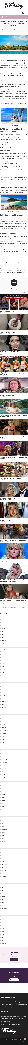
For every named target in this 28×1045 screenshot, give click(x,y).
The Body (4, 911)
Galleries (4, 730)
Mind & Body (4, 829)
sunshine (23, 607)
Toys (3, 922)
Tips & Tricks (4, 917)
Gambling (4, 733)
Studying (4, 896)
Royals (3, 882)
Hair (3, 756)
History (3, 777)
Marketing (4, 823)
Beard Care (4, 631)
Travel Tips (7, 608)
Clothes (3, 675)
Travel (14, 55)
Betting (3, 637)
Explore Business (14, 979)
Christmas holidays (12, 101)
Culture (3, 692)
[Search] (23, 13)
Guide (3, 750)
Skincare (4, 890)
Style (3, 899)
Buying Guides (5, 649)
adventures (7, 607)
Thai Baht (7, 161)
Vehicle (3, 934)
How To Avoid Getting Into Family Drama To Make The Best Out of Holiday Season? (7, 612)
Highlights (4, 774)
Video (3, 937)
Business (4, 646)
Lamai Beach (3, 265)
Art (2, 625)
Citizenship (4, 669)
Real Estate (4, 870)
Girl (2, 745)
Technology (4, 908)
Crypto (3, 689)
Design (3, 695)
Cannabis (4, 651)
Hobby (3, 780)
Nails (3, 847)
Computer (4, 678)
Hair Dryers (4, 762)
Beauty (3, 634)
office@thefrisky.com (8, 1021)
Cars (3, 654)
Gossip (3, 748)
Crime (3, 686)
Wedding (4, 943)
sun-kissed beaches (23, 65)
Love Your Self (5, 817)
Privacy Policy (14, 1043)
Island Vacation (13, 607)
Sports (3, 893)
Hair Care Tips (5, 759)
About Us (5, 1041)
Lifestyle (3, 812)
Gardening (4, 739)
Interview (4, 800)
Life (2, 809)
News (3, 852)
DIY (2, 698)
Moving (3, 841)
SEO (3, 884)
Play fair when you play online (22, 612)
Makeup (3, 820)
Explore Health (14, 959)
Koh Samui (2, 60)
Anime (3, 622)
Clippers (3, 672)
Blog (3, 643)
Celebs (3, 663)
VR (2, 940)
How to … (4, 791)
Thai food (6, 77)
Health (3, 771)
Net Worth (4, 850)
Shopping (4, 887)
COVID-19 (4, 683)
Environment (4, 710)
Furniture (4, 727)
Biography (4, 640)
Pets (3, 861)
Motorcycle (4, 835)
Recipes (3, 873)
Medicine (4, 826)
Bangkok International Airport (20, 175)
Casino (3, 657)
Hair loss (4, 765)
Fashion (3, 716)
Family (3, 713)
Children (3, 666)
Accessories (4, 616)
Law (3, 803)
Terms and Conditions (22, 1041)
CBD (3, 660)
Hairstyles (4, 768)
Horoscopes (4, 785)
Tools (3, 919)
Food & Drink (4, 724)
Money (3, 832)
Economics (4, 701)
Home (3, 783)
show (6, 80)
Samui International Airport (6, 177)
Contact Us (10, 1041)
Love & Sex (4, 815)
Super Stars (4, 902)
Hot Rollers (4, 788)
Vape (3, 931)
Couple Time (4, 681)
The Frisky (3, 55)
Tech (3, 905)
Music (3, 844)
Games (3, 736)
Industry (3, 794)
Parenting (4, 855)
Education (4, 704)
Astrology (4, 628)
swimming (2, 608)
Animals (3, 619)
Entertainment (5, 707)
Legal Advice (4, 806)
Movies (3, 838)
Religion (3, 879)
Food (3, 721)
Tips (3, 914)
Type (3, 928)
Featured (4, 718)
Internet (3, 797)
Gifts (3, 742)
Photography (4, 864)
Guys (3, 753)
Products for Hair (5, 867)
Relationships (5, 876)
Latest (15, 1041)
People (3, 858)
